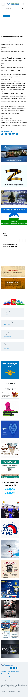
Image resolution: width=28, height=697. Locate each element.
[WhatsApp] (13, 134)
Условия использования (13, 671)
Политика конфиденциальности (8, 676)
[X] (9, 134)
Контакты (3, 671)
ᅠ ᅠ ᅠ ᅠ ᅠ (23, 671)
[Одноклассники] (6, 134)
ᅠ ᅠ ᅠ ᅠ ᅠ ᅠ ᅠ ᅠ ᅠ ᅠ (6, 672)
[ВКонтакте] (2, 134)
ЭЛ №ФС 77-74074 (5, 682)
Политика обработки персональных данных (11, 673)
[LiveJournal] (17, 134)
